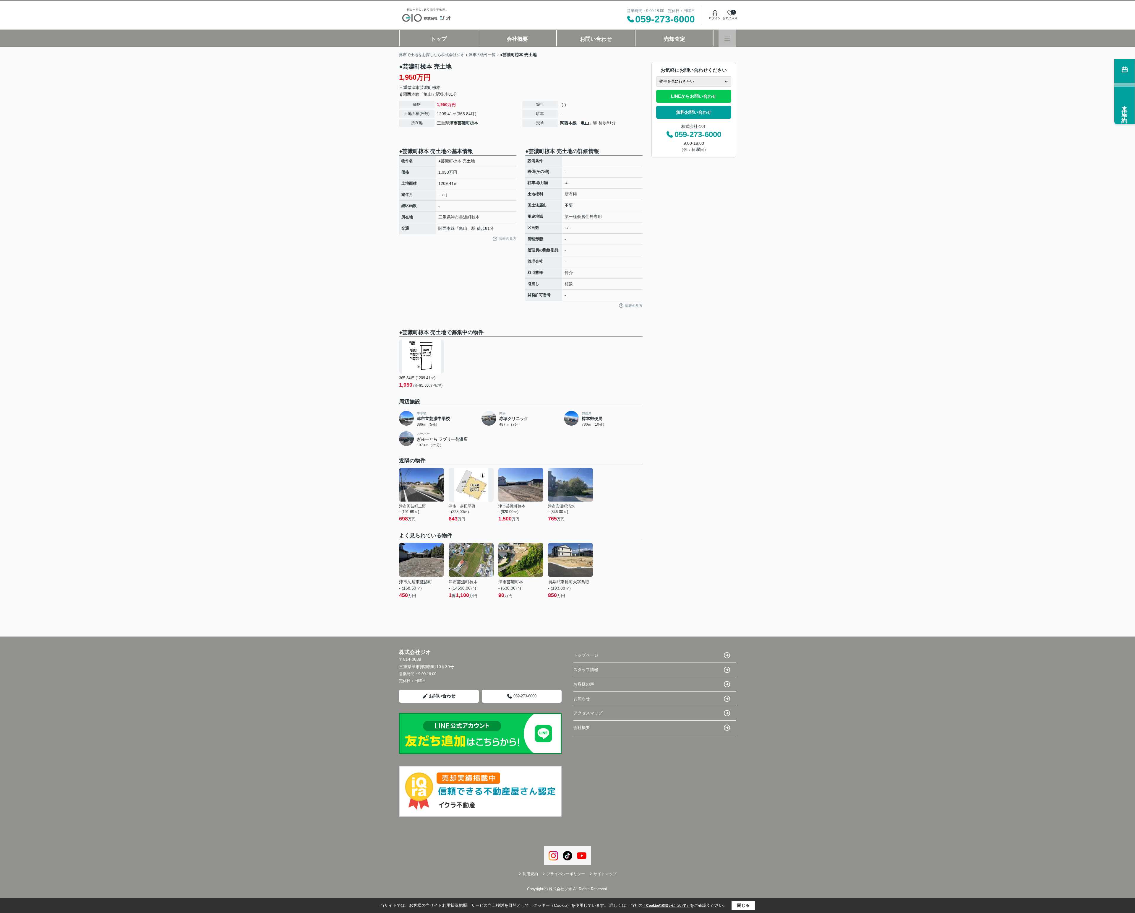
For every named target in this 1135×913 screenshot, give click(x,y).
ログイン (715, 18)
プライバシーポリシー (566, 874)
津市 (415, 87)
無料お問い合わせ (693, 112)
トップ (439, 39)
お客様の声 (583, 684)
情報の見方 (507, 239)
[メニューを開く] (727, 38)
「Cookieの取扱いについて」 (666, 906)
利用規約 (530, 874)
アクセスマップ (587, 713)
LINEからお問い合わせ (693, 96)
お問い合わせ (596, 39)
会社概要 (517, 39)
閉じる (743, 905)
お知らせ (581, 698)
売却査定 (674, 39)
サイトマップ (605, 874)
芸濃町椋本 (430, 87)
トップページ (585, 655)
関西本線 (568, 123)
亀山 (585, 123)
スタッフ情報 (585, 669)
